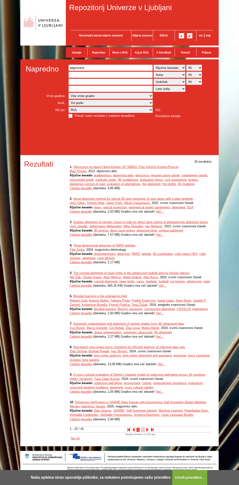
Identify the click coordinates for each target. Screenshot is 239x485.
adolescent (194, 281)
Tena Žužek (140, 305)
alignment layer (147, 230)
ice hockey (177, 281)
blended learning (105, 309)
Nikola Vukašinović (137, 203)
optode (146, 254)
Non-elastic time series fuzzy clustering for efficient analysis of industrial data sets (129, 347)
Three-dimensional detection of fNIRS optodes (104, 245)
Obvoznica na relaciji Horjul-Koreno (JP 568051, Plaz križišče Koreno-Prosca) (125, 167)
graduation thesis (151, 180)
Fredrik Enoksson (143, 300)
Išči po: (60, 110)
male (206, 281)
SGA (190, 207)
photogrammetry (105, 254)
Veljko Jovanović (81, 379)
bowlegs (151, 281)
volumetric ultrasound (137, 332)
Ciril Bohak (116, 328)
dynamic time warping (84, 360)
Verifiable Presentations (116, 415)
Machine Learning (171, 410)
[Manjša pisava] (181, 35)
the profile (169, 184)
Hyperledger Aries (196, 410)
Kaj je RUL (142, 52)
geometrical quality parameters (149, 207)
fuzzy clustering (198, 355)
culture (146, 383)
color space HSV (186, 254)
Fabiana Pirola (120, 300)
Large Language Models (177, 415)
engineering (200, 309)
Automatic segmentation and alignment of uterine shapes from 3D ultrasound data (128, 323)
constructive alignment (159, 309)
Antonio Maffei (99, 300)
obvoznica (142, 175)
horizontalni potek (82, 180)
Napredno (98, 52)
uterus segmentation (107, 332)
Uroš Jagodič (79, 226)
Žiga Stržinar (78, 351)
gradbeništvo (102, 175)
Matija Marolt (150, 328)
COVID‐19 (183, 309)
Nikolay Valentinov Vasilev (87, 406)
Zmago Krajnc (92, 277)
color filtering (106, 258)
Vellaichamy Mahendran (105, 226)
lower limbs (127, 281)
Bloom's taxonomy (130, 309)
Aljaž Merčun (112, 277)
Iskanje (76, 52)
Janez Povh (114, 203)
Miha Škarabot (133, 226)
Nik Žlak (75, 277)
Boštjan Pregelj (99, 351)
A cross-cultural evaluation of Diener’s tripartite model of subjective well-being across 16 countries (139, 374)
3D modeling (186, 184)
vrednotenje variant (194, 175)
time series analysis (107, 355)
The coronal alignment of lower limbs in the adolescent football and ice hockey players (131, 273)
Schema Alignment (146, 415)
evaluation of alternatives (124, 184)
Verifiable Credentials (84, 415)
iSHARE (118, 410)
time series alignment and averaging (147, 355)
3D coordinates (163, 254)
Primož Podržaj (119, 305)
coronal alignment (106, 281)
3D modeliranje (128, 180)
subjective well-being (108, 383)
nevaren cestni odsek (165, 175)
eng (208, 35)
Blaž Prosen (78, 171)
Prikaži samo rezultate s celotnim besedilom (105, 116)
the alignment (151, 184)
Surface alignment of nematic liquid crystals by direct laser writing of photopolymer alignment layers (140, 222)
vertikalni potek (105, 180)
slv (201, 35)
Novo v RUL (120, 52)
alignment (178, 207)
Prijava (206, 52)
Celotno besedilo (81, 188)
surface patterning (171, 230)
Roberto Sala (78, 300)
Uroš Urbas (77, 203)
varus (140, 281)
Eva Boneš (77, 328)
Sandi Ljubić (165, 300)
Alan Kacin (150, 277)
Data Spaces (102, 410)
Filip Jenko (77, 249)
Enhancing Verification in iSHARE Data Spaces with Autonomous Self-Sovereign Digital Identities (140, 402)
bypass (193, 180)
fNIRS (136, 254)
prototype (179, 355)
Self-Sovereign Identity (141, 410)
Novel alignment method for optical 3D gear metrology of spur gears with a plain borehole (133, 198)
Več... (160, 211)
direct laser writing (122, 230)
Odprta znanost (142, 35)
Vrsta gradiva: (55, 96)
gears (97, 207)
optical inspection (115, 207)
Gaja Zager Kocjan (107, 379)
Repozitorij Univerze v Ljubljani (120, 7)
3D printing (101, 230)
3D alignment (163, 332)
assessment (132, 383)
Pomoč (185, 52)
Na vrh (75, 438)
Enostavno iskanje (167, 116)
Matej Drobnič (132, 277)
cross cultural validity (139, 387)
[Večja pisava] (189, 35)
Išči (157, 110)
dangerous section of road (87, 184)
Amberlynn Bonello (94, 305)
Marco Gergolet (97, 328)
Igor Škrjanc (119, 351)
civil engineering (175, 180)
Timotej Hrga (95, 203)
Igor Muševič (153, 226)
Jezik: (61, 103)
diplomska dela (123, 175)
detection (123, 254)
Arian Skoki (183, 300)
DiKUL (164, 35)
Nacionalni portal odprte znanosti (101, 35)
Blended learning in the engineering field (100, 296)
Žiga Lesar (133, 328)
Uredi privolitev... (189, 477)
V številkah (163, 52)
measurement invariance (169, 383)
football (164, 281)
